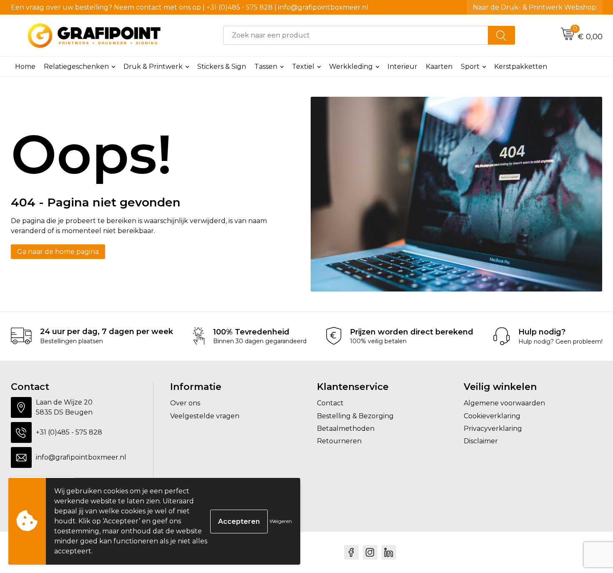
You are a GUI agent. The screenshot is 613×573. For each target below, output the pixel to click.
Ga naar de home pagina (58, 252)
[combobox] (355, 35)
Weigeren (280, 521)
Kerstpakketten (520, 66)
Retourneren (339, 441)
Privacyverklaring (493, 428)
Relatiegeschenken (76, 66)
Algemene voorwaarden (504, 403)
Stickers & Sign (221, 66)
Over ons (185, 403)
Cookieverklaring (492, 416)
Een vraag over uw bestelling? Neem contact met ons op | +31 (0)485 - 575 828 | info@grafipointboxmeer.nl (190, 7)
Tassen (265, 66)
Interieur (402, 66)
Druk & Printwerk (153, 66)
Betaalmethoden (345, 428)
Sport (470, 66)
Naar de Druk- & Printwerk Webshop (534, 7)
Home (25, 66)
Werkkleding (351, 66)
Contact (330, 403)
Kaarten (439, 66)
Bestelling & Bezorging (355, 416)
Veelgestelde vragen (204, 416)
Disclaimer (481, 441)
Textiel (303, 66)
